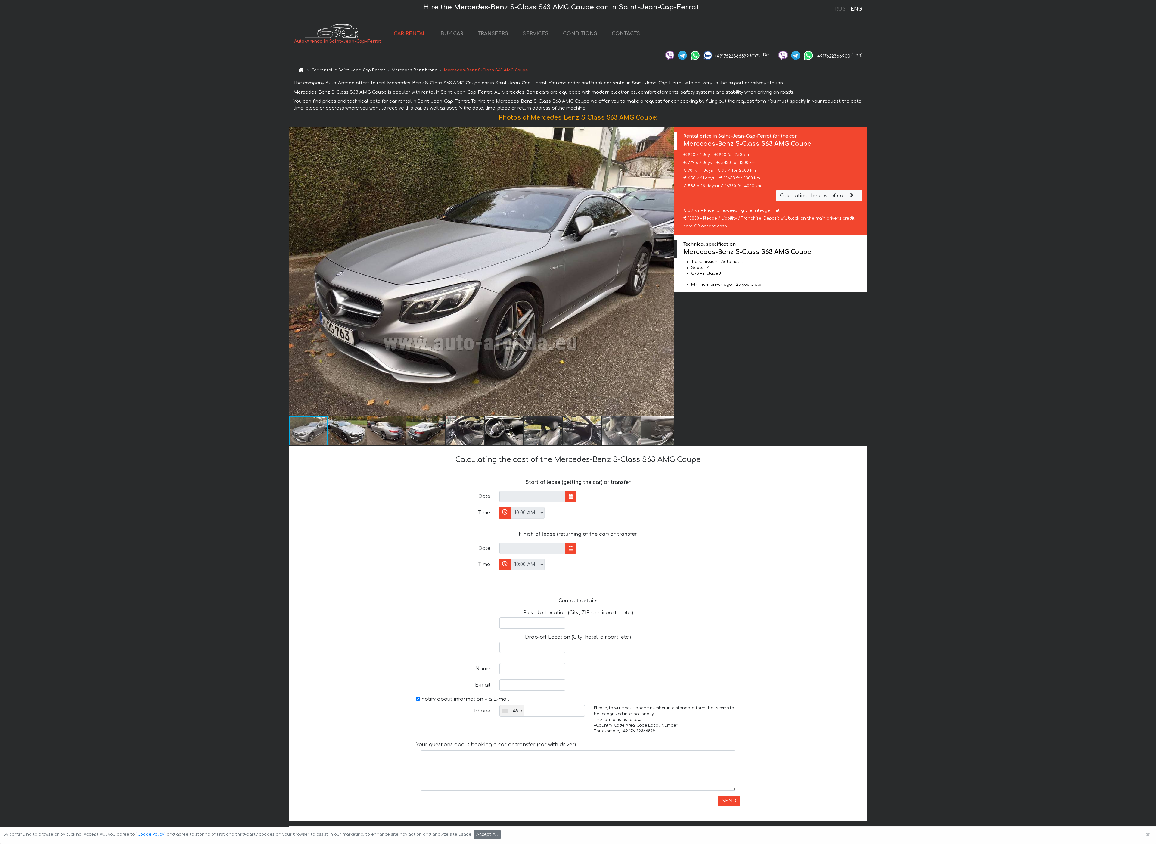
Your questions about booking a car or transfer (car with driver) (496, 744)
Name (482, 668)
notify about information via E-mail (464, 699)
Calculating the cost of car (813, 195)
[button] (669, 271)
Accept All (487, 834)
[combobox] (512, 710)
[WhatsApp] (695, 55)
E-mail (482, 685)
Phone (482, 711)
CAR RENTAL (410, 33)
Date (484, 496)
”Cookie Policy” (151, 834)
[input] (532, 496)
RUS (840, 9)
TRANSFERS (493, 33)
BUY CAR (451, 33)
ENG (856, 9)
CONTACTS (626, 33)
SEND (729, 801)
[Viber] (670, 55)
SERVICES (535, 33)
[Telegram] (682, 55)
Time (484, 512)
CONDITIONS (580, 33)
